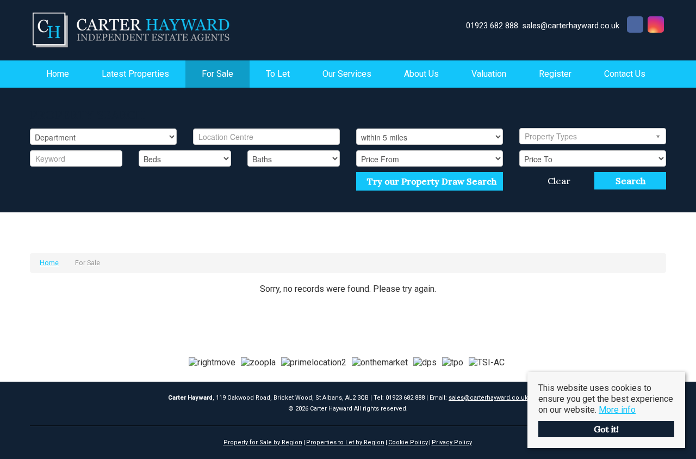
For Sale (217, 74)
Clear (559, 180)
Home (57, 74)
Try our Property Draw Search (429, 181)
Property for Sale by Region (262, 442)
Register (555, 74)
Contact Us (624, 74)
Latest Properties (135, 74)
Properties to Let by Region (345, 442)
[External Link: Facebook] (635, 26)
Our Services (346, 74)
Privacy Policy (452, 442)
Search (630, 180)
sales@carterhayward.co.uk (488, 397)
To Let (278, 74)
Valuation (488, 74)
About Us (421, 74)
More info (617, 410)
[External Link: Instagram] (655, 26)
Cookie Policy (408, 442)
